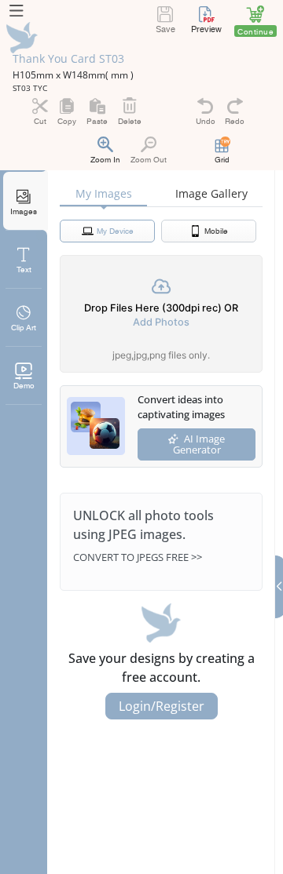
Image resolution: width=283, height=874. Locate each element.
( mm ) (119, 75)
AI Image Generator (199, 444)
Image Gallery (211, 193)
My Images (103, 193)
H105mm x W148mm (59, 75)
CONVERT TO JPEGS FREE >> (137, 557)
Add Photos (161, 322)
